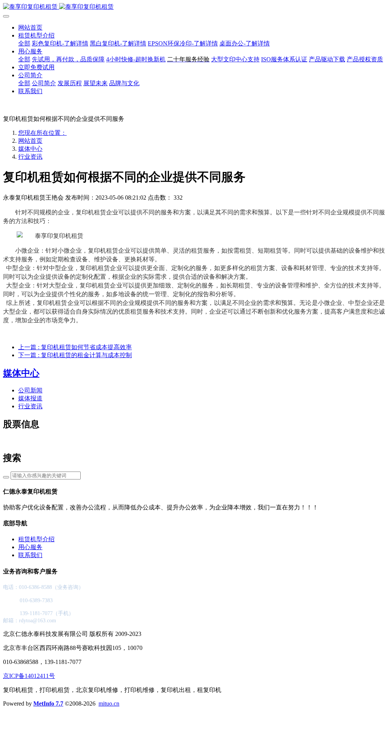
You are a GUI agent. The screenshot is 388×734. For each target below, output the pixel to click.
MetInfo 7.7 (48, 703)
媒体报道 (30, 398)
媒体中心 (30, 148)
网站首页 (30, 27)
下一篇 (75, 355)
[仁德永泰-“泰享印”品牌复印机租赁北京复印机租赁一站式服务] (194, 7)
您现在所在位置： (42, 133)
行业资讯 (30, 156)
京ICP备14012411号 (29, 676)
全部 (24, 43)
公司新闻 (30, 390)
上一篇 (75, 347)
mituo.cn (109, 703)
